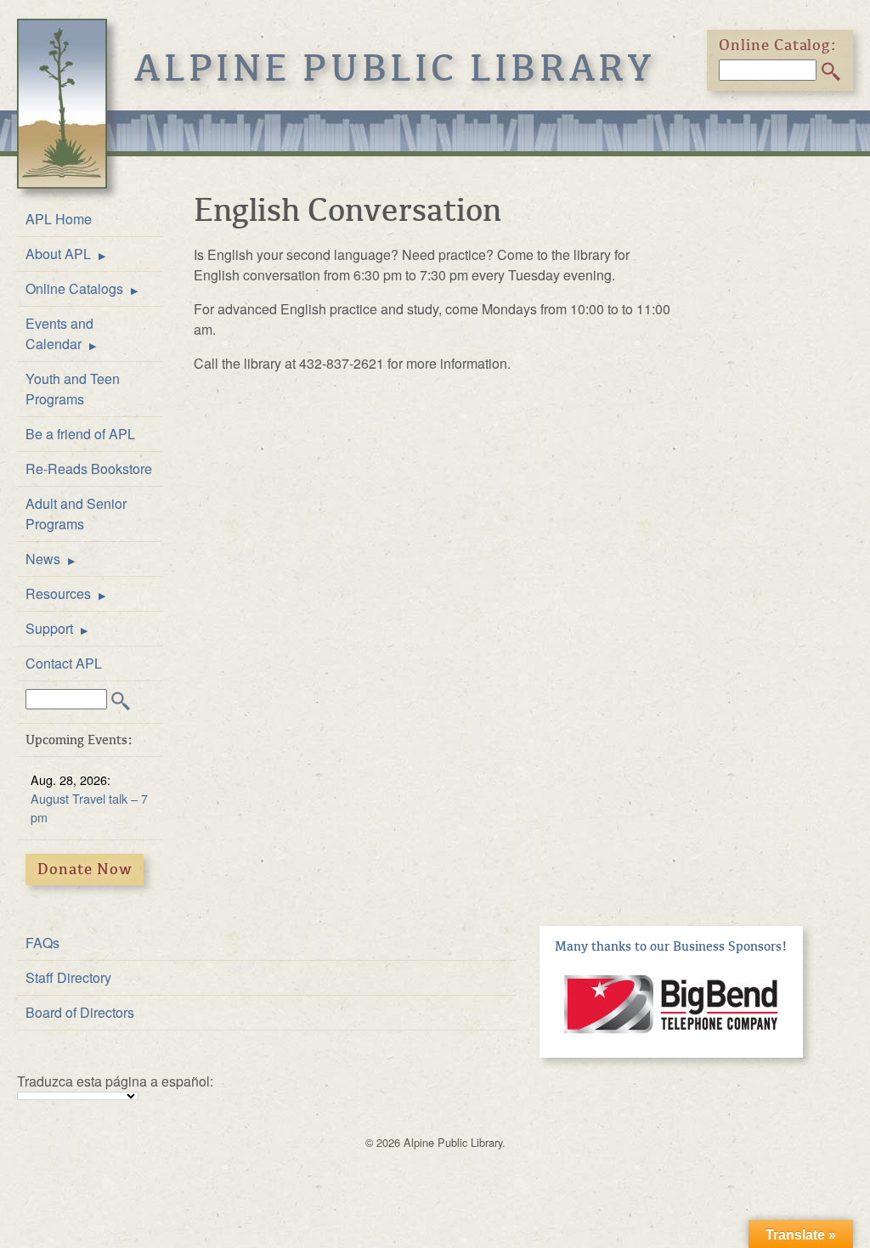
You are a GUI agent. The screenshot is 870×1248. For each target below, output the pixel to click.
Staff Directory (68, 977)
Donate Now (85, 869)
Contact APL (63, 663)
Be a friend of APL (80, 433)
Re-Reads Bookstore (88, 468)
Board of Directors (79, 1012)
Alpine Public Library (394, 68)
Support (49, 628)
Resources (58, 593)
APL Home (58, 219)
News (42, 558)
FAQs (42, 942)
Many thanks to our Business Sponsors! (671, 946)
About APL (58, 253)
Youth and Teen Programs (72, 389)
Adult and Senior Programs (76, 514)
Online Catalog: (778, 45)
